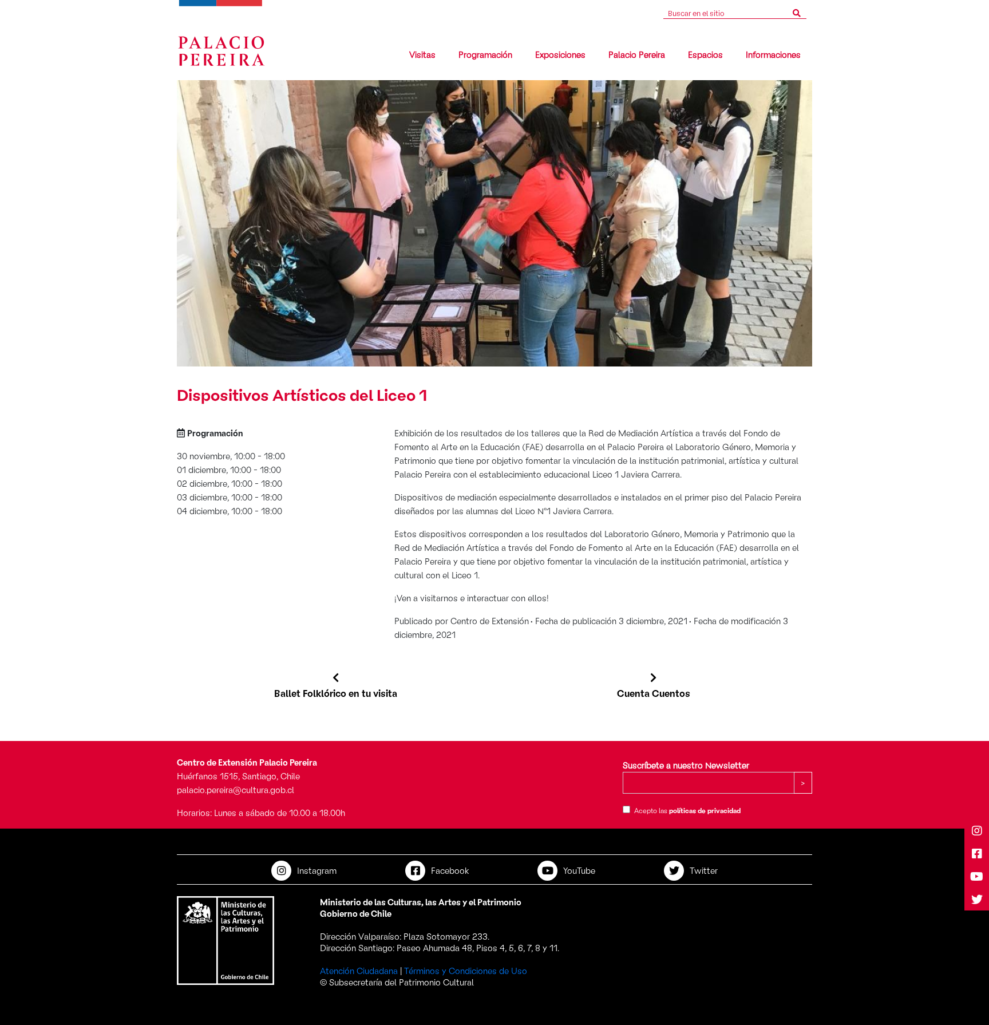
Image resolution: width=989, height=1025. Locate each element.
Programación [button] (485, 54)
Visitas (422, 54)
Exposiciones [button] (560, 54)
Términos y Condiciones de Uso (465, 970)
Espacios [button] (705, 54)
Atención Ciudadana (359, 970)
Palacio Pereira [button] (636, 54)
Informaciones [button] (773, 54)
